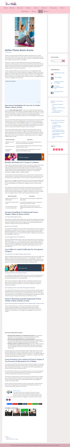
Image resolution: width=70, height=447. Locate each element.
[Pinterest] (10, 400)
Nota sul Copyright (34, 445)
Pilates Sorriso (8, 437)
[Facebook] (7, 400)
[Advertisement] (46, 2)
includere (30, 122)
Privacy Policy (21, 445)
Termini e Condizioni (43, 445)
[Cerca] (63, 61)
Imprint (53, 445)
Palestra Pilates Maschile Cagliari (12, 439)
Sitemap (57, 445)
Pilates (7, 436)
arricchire (16, 240)
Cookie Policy (27, 445)
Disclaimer (50, 445)
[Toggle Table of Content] (38, 102)
